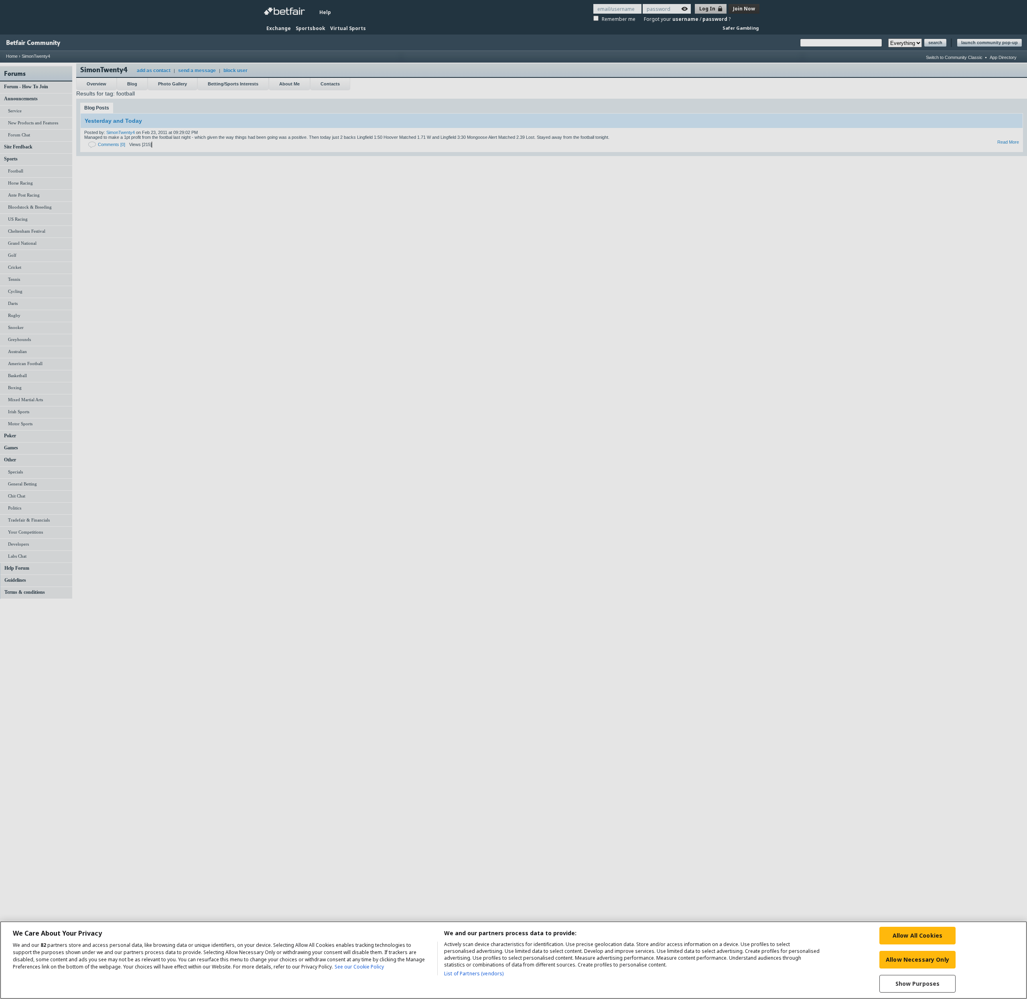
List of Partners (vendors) (473, 973)
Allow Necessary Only (917, 959)
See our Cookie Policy (359, 966)
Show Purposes (917, 983)
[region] (513, 960)
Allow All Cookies (917, 935)
